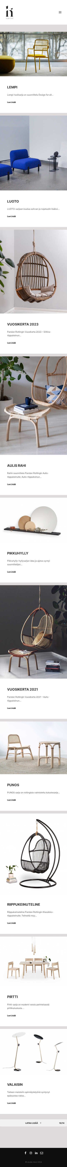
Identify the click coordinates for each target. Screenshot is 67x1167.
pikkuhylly (17, 553)
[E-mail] (41, 1153)
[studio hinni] (9, 12)
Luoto (13, 201)
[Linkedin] (36, 1153)
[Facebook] (25, 1153)
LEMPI (12, 87)
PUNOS (13, 785)
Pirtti (12, 997)
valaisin (15, 1085)
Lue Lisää (11, 102)
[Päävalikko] (60, 12)
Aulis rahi (16, 466)
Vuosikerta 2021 (22, 689)
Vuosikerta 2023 (22, 324)
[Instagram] (31, 1153)
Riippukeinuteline (23, 904)
